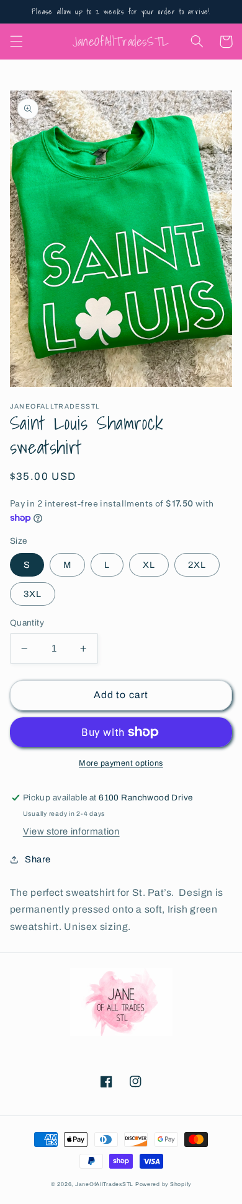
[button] (16, 41)
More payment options (121, 763)
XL (149, 565)
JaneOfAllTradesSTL (104, 1184)
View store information (71, 831)
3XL (33, 594)
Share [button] (38, 859)
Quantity (27, 622)
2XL (197, 565)
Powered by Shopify (163, 1184)
